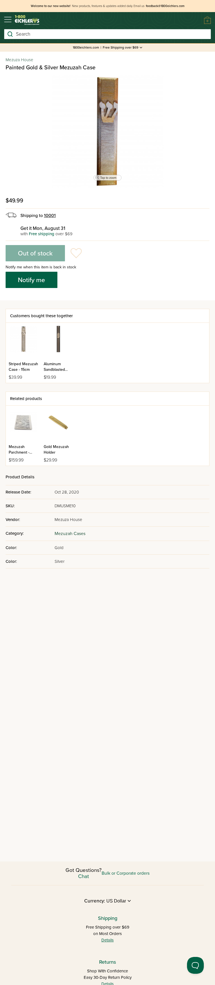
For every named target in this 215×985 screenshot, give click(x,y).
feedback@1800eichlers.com (165, 6)
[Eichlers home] (27, 20)
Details (107, 940)
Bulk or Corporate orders (125, 873)
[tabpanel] (107, 131)
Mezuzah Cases (70, 533)
